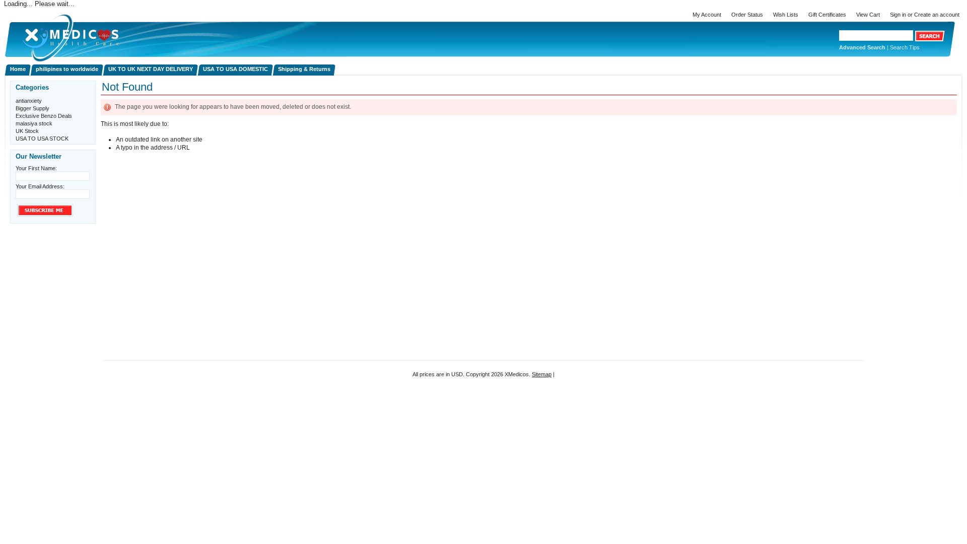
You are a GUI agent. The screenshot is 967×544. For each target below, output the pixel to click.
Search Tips (905, 47)
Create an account (936, 15)
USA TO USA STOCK (42, 138)
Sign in (898, 15)
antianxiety (29, 101)
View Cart (868, 15)
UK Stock (27, 131)
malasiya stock (34, 123)
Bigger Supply (32, 108)
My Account (707, 15)
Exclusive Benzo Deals (44, 116)
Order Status (747, 15)
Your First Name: (36, 168)
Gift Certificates (827, 15)
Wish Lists (785, 15)
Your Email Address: (40, 186)
